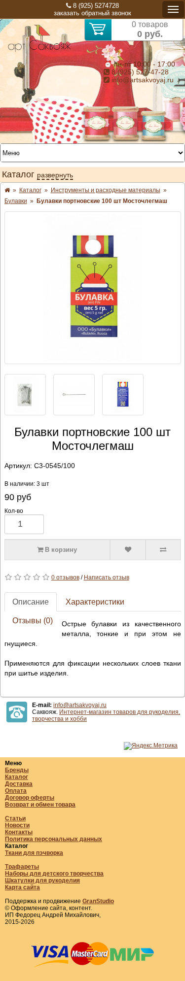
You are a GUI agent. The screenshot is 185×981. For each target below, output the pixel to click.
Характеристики (95, 602)
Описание (30, 602)
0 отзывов (65, 577)
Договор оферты (29, 797)
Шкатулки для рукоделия (42, 880)
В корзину (60, 549)
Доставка (19, 783)
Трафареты (22, 866)
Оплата (16, 790)
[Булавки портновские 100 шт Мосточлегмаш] (92, 287)
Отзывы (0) (32, 620)
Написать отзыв (106, 577)
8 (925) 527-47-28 (139, 72)
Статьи (15, 818)
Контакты (19, 832)
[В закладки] (128, 550)
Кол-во (13, 510)
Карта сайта (22, 887)
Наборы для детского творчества (54, 873)
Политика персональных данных (53, 839)
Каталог (16, 777)
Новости (17, 825)
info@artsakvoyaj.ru (142, 80)
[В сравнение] (163, 550)
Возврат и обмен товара (40, 804)
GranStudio (98, 901)
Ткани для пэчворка (34, 852)
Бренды (17, 770)
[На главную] (39, 50)
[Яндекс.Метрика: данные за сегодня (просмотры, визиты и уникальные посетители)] (151, 746)
